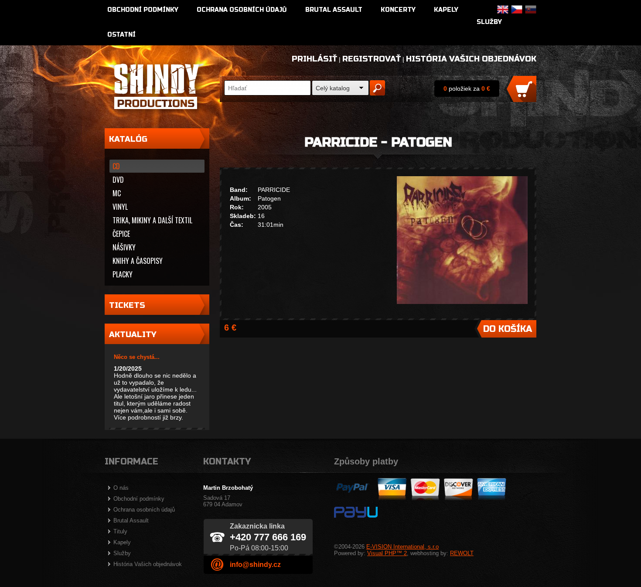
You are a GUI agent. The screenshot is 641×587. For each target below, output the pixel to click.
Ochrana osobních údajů (242, 10)
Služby (489, 22)
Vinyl (120, 206)
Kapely (446, 10)
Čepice (121, 234)
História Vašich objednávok (471, 59)
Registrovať (371, 59)
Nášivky (124, 247)
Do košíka (507, 329)
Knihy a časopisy (138, 261)
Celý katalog (333, 88)
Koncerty (398, 10)
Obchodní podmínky (142, 10)
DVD (118, 179)
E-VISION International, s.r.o (402, 546)
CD (116, 166)
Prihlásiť (314, 59)
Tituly (120, 531)
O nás (121, 488)
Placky (123, 274)
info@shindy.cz (255, 564)
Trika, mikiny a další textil (152, 220)
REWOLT (462, 553)
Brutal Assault (333, 10)
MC (117, 193)
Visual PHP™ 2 (387, 553)
